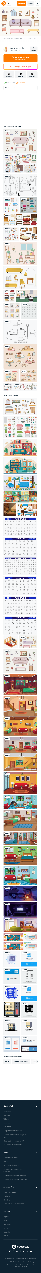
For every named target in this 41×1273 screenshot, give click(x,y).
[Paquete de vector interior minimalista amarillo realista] (20, 307)
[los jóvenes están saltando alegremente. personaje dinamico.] (15, 459)
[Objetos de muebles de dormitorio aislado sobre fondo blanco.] (12, 264)
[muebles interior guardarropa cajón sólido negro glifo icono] (11, 1178)
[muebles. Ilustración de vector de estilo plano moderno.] (12, 220)
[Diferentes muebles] (20, 235)
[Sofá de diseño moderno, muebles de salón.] (9, 326)
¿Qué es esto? (20, 83)
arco (7, 1264)
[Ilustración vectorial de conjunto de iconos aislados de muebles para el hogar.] (11, 370)
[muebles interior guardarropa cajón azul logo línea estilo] (11, 1076)
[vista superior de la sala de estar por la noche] (20, 993)
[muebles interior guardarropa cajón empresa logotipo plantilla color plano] (11, 1195)
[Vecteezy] (3, 3)
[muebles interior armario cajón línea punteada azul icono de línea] (11, 1127)
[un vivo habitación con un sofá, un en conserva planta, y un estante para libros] (20, 538)
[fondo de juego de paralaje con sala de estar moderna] (20, 1037)
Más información (10, 87)
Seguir (33, 50)
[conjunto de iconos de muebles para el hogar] (11, 203)
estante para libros (21, 1264)
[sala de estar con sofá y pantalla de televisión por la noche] (20, 1009)
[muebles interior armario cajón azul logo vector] (11, 1144)
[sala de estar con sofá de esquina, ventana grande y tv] (20, 1024)
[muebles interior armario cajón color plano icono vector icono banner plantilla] (11, 1161)
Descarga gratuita (20, 58)
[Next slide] (32, 1263)
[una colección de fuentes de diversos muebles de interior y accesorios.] (20, 162)
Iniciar (30, 3)
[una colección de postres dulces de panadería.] (20, 416)
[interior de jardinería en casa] (20, 283)
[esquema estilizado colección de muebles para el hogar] (20, 184)
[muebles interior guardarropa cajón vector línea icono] (11, 1110)
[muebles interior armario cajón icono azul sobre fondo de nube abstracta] (11, 1059)
